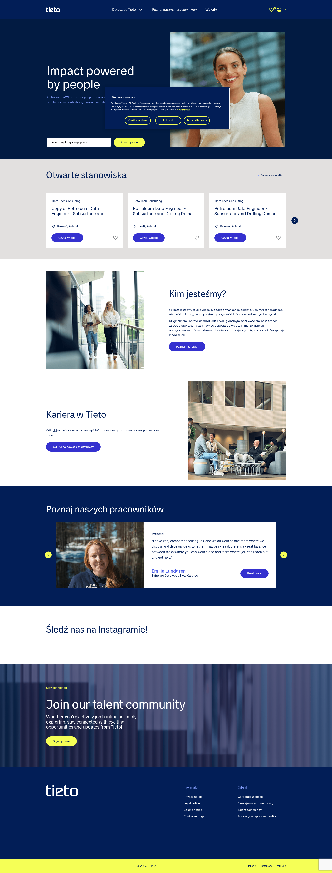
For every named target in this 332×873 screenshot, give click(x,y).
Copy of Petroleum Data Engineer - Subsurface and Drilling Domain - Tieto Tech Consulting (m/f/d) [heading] (78, 211)
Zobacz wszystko (271, 175)
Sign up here (61, 741)
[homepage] (53, 9)
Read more (254, 573)
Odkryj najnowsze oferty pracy (73, 447)
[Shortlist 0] (271, 9)
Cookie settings (194, 816)
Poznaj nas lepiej (187, 347)
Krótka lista (115, 237)
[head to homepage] (62, 790)
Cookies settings (137, 120)
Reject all (168, 120)
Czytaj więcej (67, 238)
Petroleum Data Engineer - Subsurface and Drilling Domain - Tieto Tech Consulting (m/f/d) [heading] (166, 211)
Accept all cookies (197, 120)
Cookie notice (183, 109)
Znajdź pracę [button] (129, 142)
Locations (281, 9)
